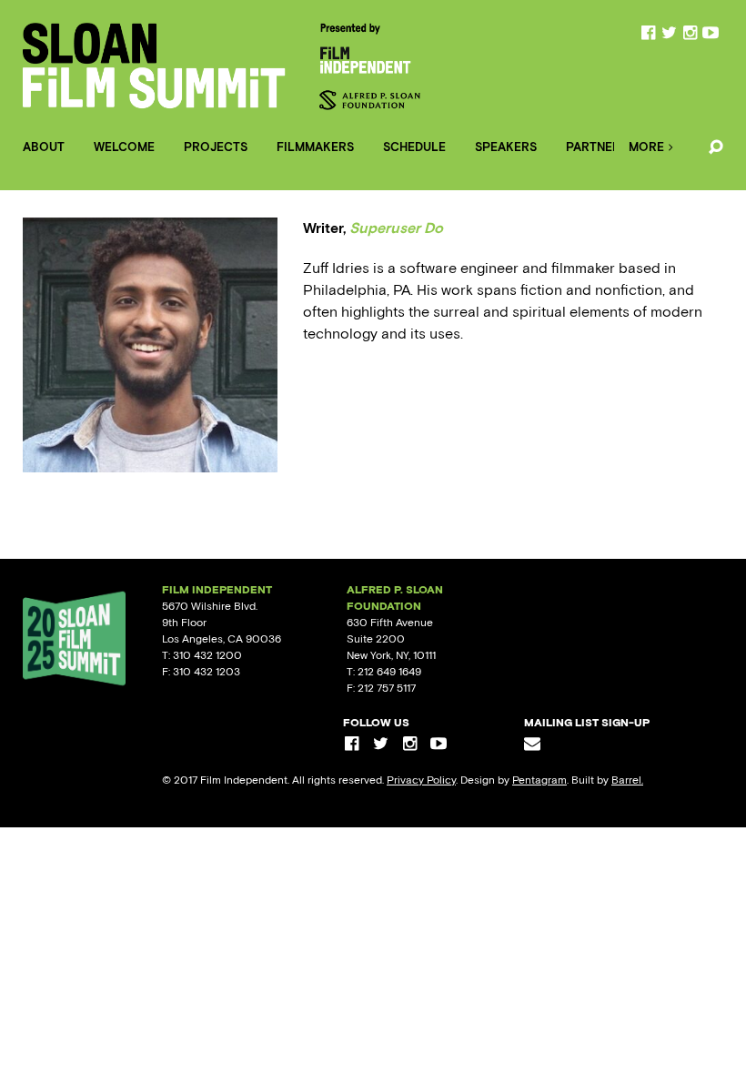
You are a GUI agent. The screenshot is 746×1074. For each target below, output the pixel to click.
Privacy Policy (421, 780)
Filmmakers (315, 147)
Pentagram (539, 780)
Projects (215, 147)
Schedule (414, 147)
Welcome (124, 147)
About (44, 147)
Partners (597, 147)
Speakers (506, 147)
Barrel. (627, 780)
